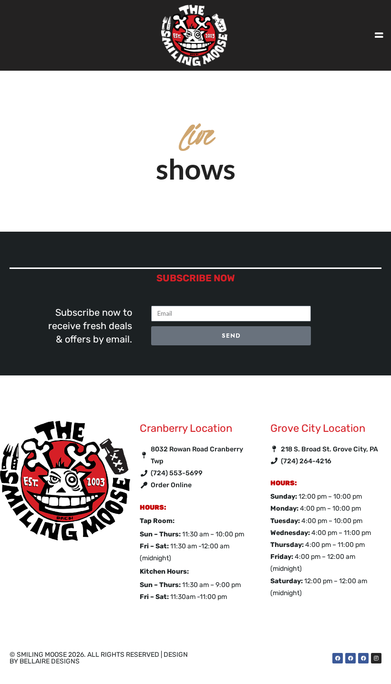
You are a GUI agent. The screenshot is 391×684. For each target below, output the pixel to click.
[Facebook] (337, 658)
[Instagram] (376, 658)
